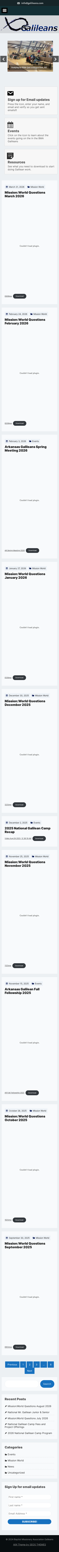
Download (20, 296)
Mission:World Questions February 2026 (25, 321)
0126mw (8, 678)
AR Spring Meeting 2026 (15, 550)
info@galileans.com (32, 3)
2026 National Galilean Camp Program (30, 1433)
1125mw (8, 966)
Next (29, 1370)
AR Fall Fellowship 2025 (14, 1093)
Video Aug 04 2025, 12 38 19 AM (18, 838)
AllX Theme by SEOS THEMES (29, 1544)
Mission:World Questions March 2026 (25, 194)
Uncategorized (16, 1472)
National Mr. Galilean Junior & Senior (28, 1412)
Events (35, 441)
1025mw (8, 1220)
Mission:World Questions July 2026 (28, 1418)
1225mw (8, 805)
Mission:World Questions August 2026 (29, 1406)
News (11, 1466)
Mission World (37, 187)
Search (47, 1384)
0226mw (8, 423)
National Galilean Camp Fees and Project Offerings (25, 1425)
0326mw (8, 296)
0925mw (8, 1347)
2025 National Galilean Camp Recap (28, 830)
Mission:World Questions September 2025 (25, 1245)
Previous (12, 1364)
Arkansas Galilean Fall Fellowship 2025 (22, 991)
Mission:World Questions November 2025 (25, 864)
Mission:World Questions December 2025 (25, 703)
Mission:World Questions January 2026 (25, 575)
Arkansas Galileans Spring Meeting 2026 (26, 448)
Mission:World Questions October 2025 (25, 1118)
